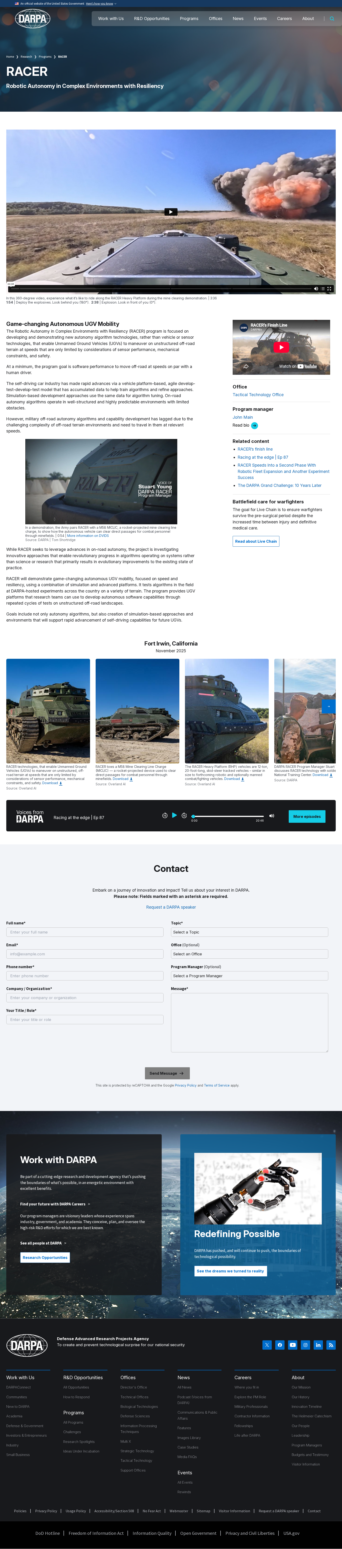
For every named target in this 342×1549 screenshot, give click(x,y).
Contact (314, 1511)
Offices (215, 18)
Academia (14, 1416)
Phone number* (20, 966)
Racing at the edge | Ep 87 (263, 457)
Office (185, 944)
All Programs (73, 1422)
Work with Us (111, 18)
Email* (12, 944)
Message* (179, 988)
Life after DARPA (247, 1435)
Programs (189, 18)
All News (184, 1387)
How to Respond (76, 1397)
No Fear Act (152, 1511)
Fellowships (244, 1426)
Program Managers (307, 1445)
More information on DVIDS (88, 536)
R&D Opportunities (152, 18)
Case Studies (188, 1447)
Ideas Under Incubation (81, 1451)
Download (50, 783)
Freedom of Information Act (96, 1533)
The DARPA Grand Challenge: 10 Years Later (280, 485)
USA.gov (291, 1533)
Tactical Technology (136, 1460)
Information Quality (152, 1533)
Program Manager (196, 966)
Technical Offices (134, 1397)
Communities (16, 1397)
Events (260, 18)
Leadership (300, 1435)
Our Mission (301, 1387)
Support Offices (133, 1470)
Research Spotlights (79, 1441)
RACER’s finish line (255, 449)
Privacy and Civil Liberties (250, 1533)
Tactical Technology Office (258, 394)
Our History (300, 1397)
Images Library (189, 1437)
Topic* (177, 923)
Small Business (18, 1454)
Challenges (72, 1432)
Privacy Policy (186, 1085)
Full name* (16, 923)
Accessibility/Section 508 (114, 1511)
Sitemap (203, 1511)
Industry (12, 1445)
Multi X (126, 1441)
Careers (284, 18)
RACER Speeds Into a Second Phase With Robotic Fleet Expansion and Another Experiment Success (283, 471)
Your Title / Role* (21, 1010)
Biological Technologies (139, 1406)
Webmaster (179, 1511)
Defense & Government (24, 1426)
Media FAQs (187, 1457)
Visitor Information (306, 1464)
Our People (301, 1426)
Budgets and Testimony (310, 1454)
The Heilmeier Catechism (312, 1416)
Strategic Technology (137, 1451)
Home (10, 57)
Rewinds (184, 1492)
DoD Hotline (47, 1533)
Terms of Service (216, 1085)
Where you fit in (247, 1387)
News (238, 18)
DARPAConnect (18, 1387)
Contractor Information (252, 1416)
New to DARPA (18, 1406)
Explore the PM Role (250, 1397)
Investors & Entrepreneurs (26, 1435)
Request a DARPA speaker (171, 907)
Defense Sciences (135, 1416)
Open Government (198, 1533)
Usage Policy (76, 1511)
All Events (185, 1482)
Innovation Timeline (307, 1406)
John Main (243, 417)
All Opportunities (76, 1387)
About (308, 18)
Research (26, 57)
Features (184, 1428)
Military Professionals (251, 1406)
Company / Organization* (29, 988)
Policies (20, 1511)
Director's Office (134, 1387)
